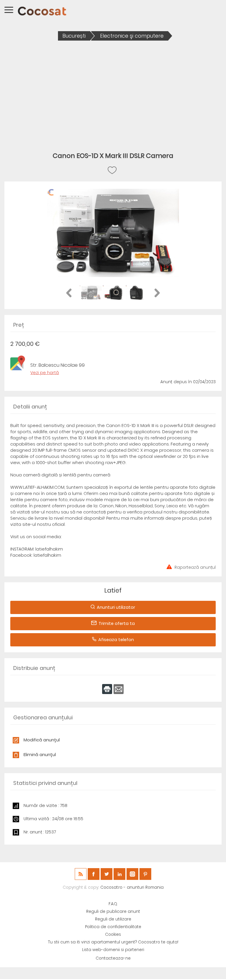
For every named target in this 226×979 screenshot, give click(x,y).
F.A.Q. (113, 904)
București (74, 35)
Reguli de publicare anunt (113, 911)
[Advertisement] (112, 92)
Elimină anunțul (40, 755)
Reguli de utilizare (113, 919)
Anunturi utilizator (116, 607)
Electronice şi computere (132, 35)
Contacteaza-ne (113, 958)
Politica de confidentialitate (113, 927)
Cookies (113, 934)
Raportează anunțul (195, 567)
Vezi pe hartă (44, 373)
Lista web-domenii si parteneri (113, 950)
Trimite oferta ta (117, 623)
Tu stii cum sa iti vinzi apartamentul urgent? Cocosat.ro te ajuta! (113, 942)
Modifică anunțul (42, 740)
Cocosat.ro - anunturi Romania (132, 887)
